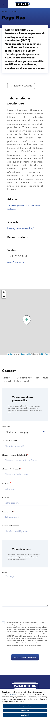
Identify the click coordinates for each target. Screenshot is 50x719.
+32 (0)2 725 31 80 (17, 256)
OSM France (45, 354)
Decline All (25, 715)
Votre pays (6, 426)
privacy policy (14, 694)
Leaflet (10, 354)
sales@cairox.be (16, 262)
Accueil (4, 11)
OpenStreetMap (26, 354)
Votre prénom (7, 497)
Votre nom (6, 483)
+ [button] (4, 292)
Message (4, 572)
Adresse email (7, 511)
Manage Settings (25, 705)
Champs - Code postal (11, 468)
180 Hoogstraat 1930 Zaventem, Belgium (24, 207)
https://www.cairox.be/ (20, 228)
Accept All (25, 710)
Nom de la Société (9, 440)
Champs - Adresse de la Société (14, 455)
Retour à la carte (22, 86)
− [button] (4, 296)
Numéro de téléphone (10, 525)
